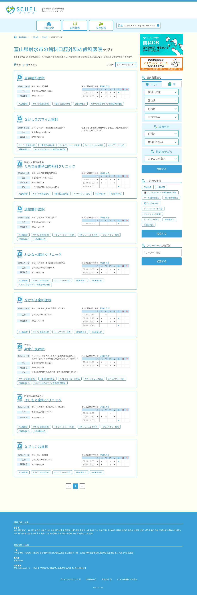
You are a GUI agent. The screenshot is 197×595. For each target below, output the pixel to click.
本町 (74, 533)
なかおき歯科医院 (37, 299)
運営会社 (105, 579)
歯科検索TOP (24, 37)
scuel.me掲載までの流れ (127, 579)
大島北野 (54, 530)
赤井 (16, 530)
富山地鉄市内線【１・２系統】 (27, 568)
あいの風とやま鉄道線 (124, 553)
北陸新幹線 (18, 560)
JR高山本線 (18, 553)
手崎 (157, 530)
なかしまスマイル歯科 (41, 119)
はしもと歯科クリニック (43, 399)
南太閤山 (80, 533)
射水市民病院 (34, 348)
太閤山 (136, 530)
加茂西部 (66, 530)
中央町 (151, 530)
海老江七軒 (45, 530)
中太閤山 (177, 530)
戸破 (34, 533)
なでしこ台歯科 (36, 446)
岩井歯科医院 (34, 77)
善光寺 (130, 530)
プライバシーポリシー (69, 579)
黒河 (77, 530)
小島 (88, 530)
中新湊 (170, 530)
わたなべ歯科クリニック (43, 254)
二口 (47, 533)
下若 (105, 530)
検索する (162, 169)
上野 (32, 530)
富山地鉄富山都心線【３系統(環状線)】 (70, 568)
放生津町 (53, 533)
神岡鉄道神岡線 (92, 553)
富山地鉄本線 (45, 553)
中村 (16, 533)
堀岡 (64, 533)
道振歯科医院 (34, 208)
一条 (28, 530)
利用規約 (90, 579)
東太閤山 (28, 533)
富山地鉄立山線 (57, 553)
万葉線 (43, 568)
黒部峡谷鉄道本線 (106, 553)
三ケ (96, 530)
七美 (101, 530)
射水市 (45, 37)
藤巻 (43, 533)
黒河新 (82, 530)
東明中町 (163, 530)
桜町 (92, 530)
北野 (73, 530)
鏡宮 (60, 530)
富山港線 (50, 568)
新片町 (124, 530)
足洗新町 (22, 530)
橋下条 (21, 533)
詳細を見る (104, 86)
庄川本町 (111, 530)
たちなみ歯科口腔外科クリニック (49, 166)
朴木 (59, 533)
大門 (146, 530)
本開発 (69, 533)
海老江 (37, 530)
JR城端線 (27, 553)
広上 (38, 533)
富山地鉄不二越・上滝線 (75, 553)
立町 (142, 530)
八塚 (86, 533)
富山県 (36, 37)
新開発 (118, 530)
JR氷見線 (35, 553)
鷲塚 (91, 533)
